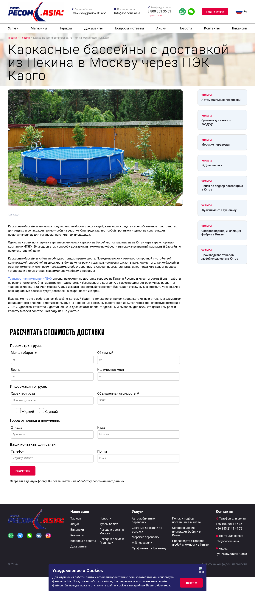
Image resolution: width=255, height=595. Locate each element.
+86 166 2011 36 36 (229, 524)
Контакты (212, 28)
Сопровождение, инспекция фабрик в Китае (221, 232)
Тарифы (65, 28)
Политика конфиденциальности (224, 564)
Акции (161, 28)
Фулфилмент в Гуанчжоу (219, 210)
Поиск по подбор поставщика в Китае (222, 187)
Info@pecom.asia (127, 13)
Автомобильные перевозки (220, 100)
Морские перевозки (215, 144)
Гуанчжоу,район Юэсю (89, 13)
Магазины (39, 28)
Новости (185, 28)
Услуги (13, 28)
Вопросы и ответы (129, 28)
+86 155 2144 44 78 (229, 528)
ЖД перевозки (211, 165)
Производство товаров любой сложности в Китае (219, 256)
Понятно (191, 582)
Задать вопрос (215, 11)
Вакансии (239, 28)
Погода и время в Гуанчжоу (111, 540)
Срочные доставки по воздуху (216, 122)
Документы (93, 28)
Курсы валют (108, 524)
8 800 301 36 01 (159, 11)
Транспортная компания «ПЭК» (30, 278)
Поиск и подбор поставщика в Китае (186, 520)
